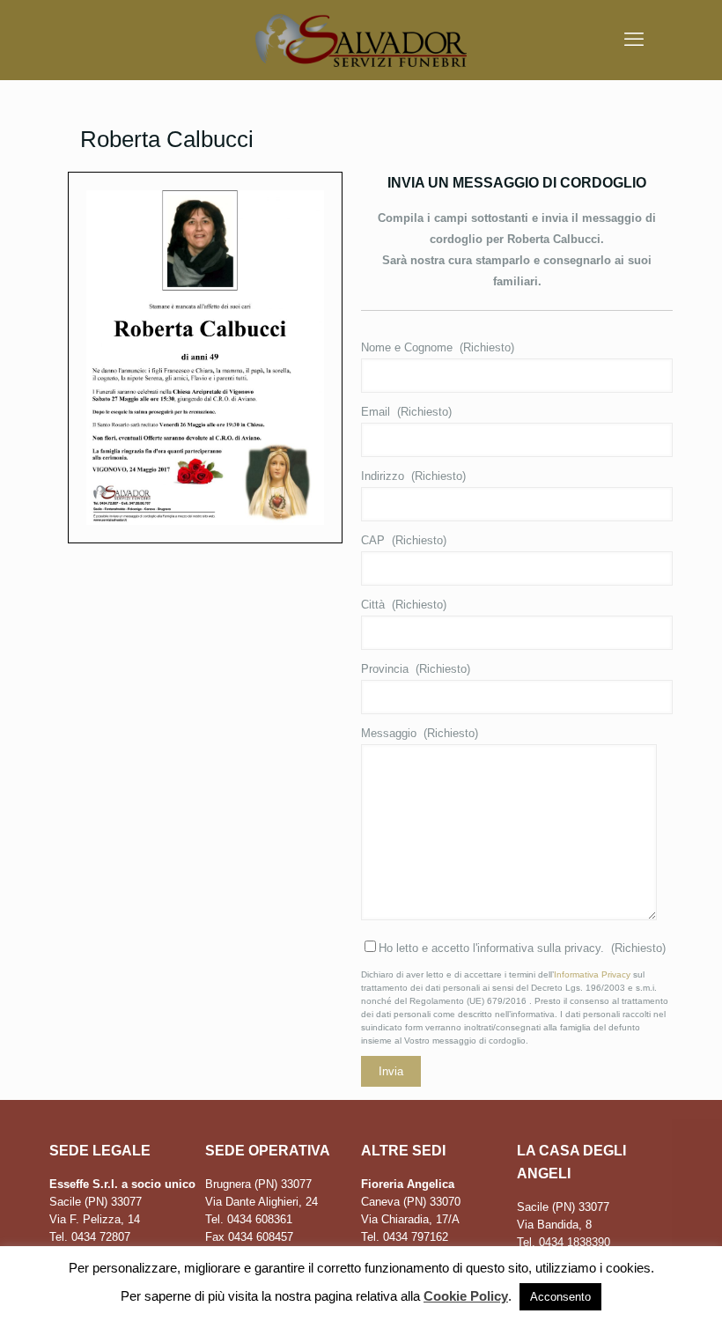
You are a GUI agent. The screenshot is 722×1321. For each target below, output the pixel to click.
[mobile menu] (634, 40)
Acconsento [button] (560, 1296)
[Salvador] (361, 39)
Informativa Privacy (592, 974)
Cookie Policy (466, 1295)
